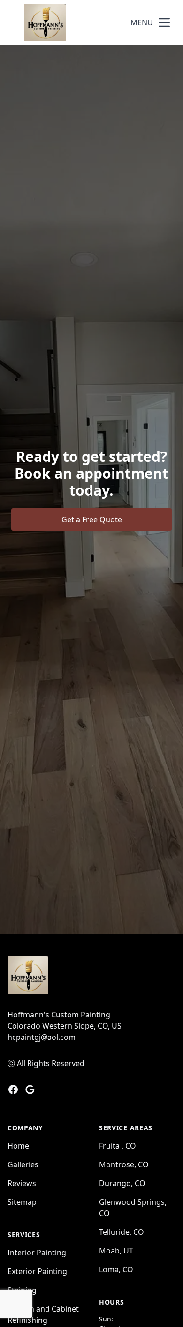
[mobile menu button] (164, 22)
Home (18, 1146)
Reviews (22, 1183)
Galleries (23, 1164)
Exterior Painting (37, 1271)
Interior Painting (37, 1252)
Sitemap (22, 1202)
